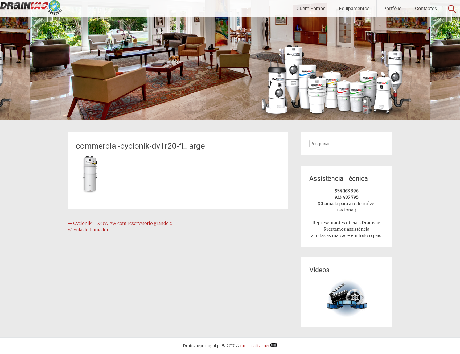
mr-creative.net (255, 345)
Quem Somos (311, 8)
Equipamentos (354, 8)
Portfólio (392, 8)
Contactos (426, 8)
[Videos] (346, 299)
